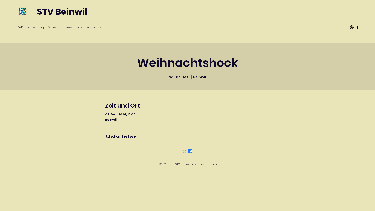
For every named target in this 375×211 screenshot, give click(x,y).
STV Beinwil (62, 12)
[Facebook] (357, 27)
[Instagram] (352, 27)
